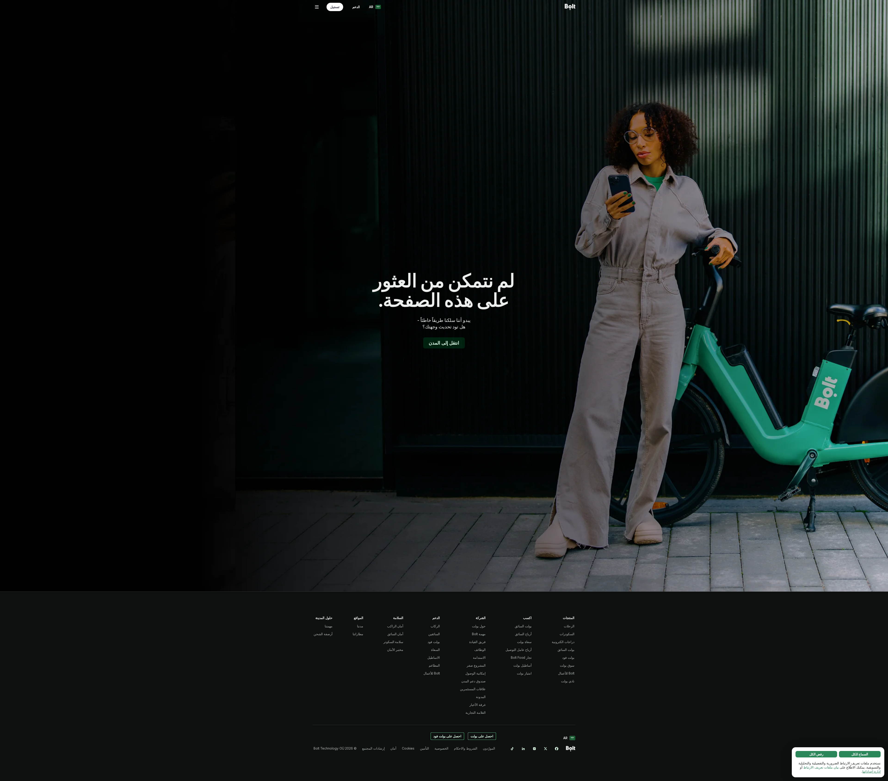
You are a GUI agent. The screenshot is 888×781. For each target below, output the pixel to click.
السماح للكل (859, 754)
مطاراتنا (358, 634)
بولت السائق (566, 650)
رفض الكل (816, 754)
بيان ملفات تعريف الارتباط (821, 767)
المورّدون (489, 748)
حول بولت (479, 626)
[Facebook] (556, 748)
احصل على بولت (482, 736)
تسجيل (334, 7)
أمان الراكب (395, 626)
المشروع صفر (476, 665)
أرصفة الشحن (323, 634)
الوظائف (480, 650)
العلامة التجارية (476, 712)
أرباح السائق (523, 634)
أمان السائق (395, 634)
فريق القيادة (477, 642)
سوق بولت (567, 665)
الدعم (356, 7)
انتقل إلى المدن (444, 343)
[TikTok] (512, 748)
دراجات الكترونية (563, 642)
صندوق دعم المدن (473, 681)
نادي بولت (567, 681)
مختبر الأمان (395, 650)
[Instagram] (534, 748)
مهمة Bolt (479, 634)
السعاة (435, 650)
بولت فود (568, 657)
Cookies (408, 748)
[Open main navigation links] (317, 7)
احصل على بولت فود (447, 736)
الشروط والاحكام (465, 748)
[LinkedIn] (523, 748)
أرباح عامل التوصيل (519, 650)
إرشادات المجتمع (373, 748)
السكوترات (567, 634)
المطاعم (434, 665)
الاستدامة (479, 657)
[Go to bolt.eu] (570, 7)
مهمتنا (329, 626)
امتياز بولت (524, 673)
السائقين (434, 634)
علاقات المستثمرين (473, 689)
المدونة (481, 697)
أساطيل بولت (522, 665)
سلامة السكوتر (393, 642)
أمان (393, 748)
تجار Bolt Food (521, 657)
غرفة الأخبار (477, 705)
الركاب (435, 626)
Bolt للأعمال (566, 673)
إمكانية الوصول (475, 673)
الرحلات (569, 626)
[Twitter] (545, 748)
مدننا (360, 626)
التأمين (424, 748)
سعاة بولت (524, 642)
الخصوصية (441, 748)
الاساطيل (433, 657)
